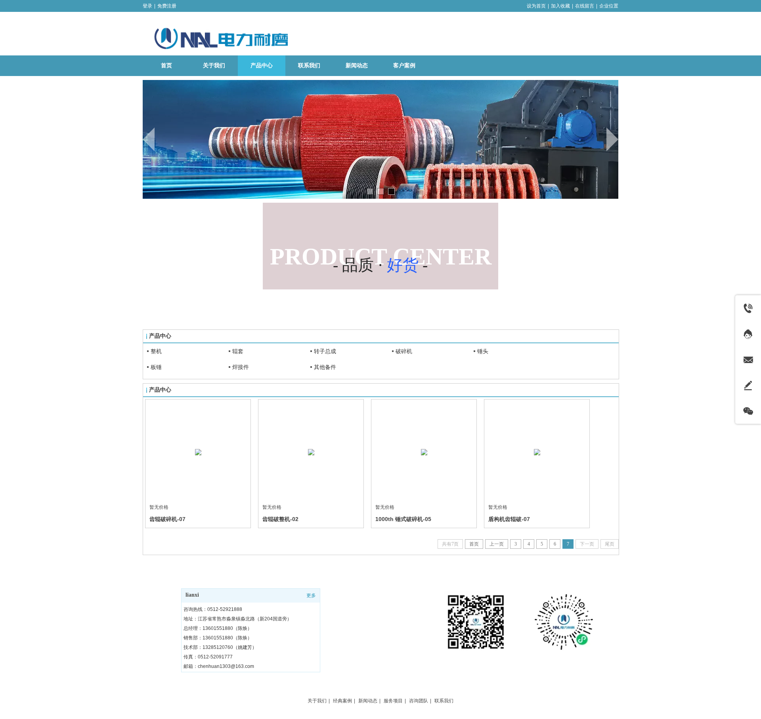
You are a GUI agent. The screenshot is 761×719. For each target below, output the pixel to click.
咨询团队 (418, 701)
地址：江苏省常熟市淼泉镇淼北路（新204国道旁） (238, 619)
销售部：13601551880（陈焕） (218, 638)
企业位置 (608, 6)
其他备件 (325, 367)
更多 (311, 595)
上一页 (496, 544)
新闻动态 (367, 701)
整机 (156, 351)
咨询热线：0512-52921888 (213, 609)
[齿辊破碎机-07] (198, 451)
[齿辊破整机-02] (310, 451)
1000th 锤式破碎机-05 (403, 519)
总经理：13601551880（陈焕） (218, 628)
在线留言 (584, 6)
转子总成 (325, 351)
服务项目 (393, 701)
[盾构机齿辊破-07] (536, 451)
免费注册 (166, 6)
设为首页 (536, 6)
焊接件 (240, 367)
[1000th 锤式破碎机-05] (423, 451)
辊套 (237, 351)
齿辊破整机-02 (280, 519)
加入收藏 (560, 6)
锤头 (482, 351)
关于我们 (317, 701)
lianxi (192, 595)
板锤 (156, 367)
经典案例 (342, 701)
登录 (147, 6)
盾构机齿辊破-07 (509, 519)
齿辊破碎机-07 (167, 519)
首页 (474, 544)
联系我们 (443, 701)
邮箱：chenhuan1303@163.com (219, 666)
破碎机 (404, 351)
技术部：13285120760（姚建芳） (220, 647)
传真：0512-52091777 (208, 657)
